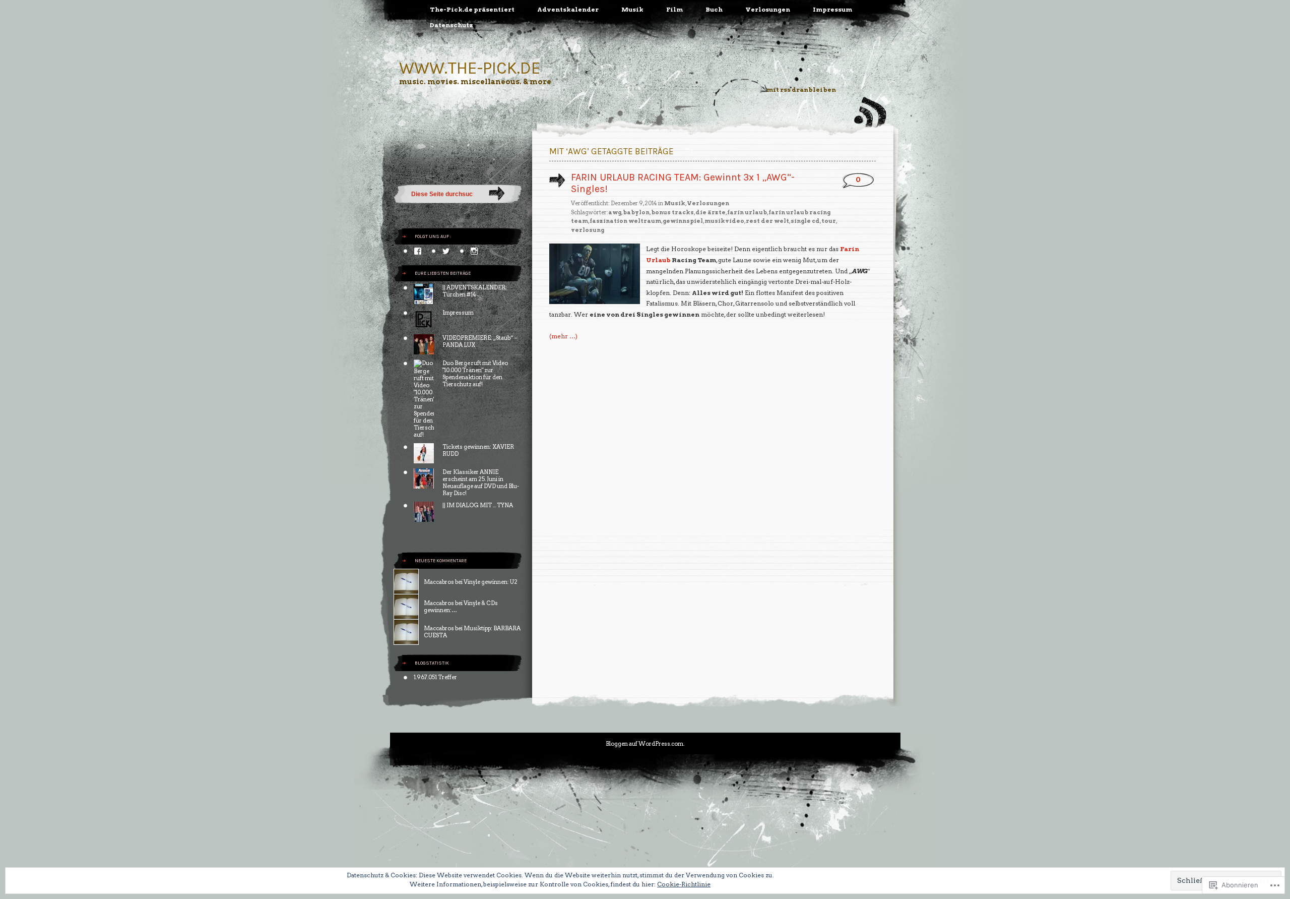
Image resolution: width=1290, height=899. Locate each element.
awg (614, 212)
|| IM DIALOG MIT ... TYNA (477, 505)
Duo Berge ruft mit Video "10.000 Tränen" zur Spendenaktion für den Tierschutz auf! (475, 373)
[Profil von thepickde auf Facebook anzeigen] (418, 251)
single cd (805, 220)
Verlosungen (767, 9)
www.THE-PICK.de (470, 68)
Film (674, 9)
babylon (636, 212)
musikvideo (724, 220)
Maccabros (439, 581)
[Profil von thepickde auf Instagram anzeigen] (474, 251)
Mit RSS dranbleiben (801, 89)
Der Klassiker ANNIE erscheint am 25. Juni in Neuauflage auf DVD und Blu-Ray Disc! (480, 482)
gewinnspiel (683, 220)
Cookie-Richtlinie (684, 884)
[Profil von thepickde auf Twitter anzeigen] (446, 251)
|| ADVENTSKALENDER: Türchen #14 (474, 291)
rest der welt (767, 220)
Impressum (832, 9)
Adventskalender (568, 9)
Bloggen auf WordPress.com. (645, 743)
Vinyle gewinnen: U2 (491, 581)
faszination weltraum (625, 220)
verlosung (587, 229)
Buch (714, 9)
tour (828, 220)
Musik (632, 9)
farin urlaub (747, 212)
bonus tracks (672, 212)
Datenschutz (451, 25)
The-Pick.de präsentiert (472, 9)
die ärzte (710, 212)
